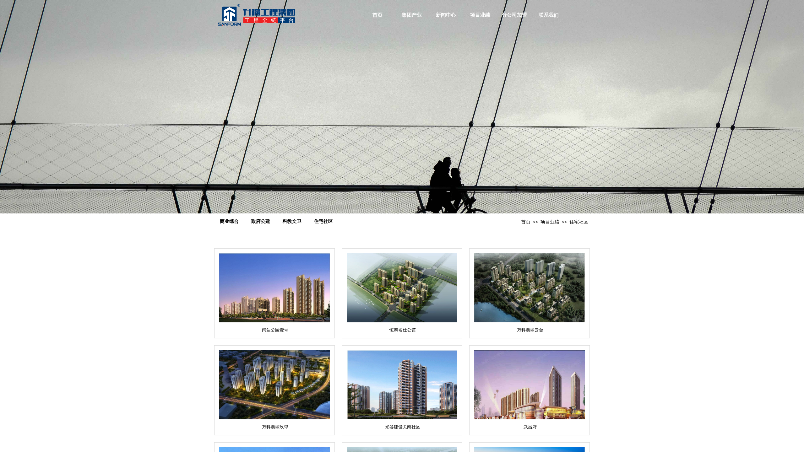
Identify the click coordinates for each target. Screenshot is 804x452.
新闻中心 (446, 15)
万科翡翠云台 (530, 330)
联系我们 (549, 15)
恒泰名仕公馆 (402, 330)
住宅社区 (578, 221)
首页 (377, 15)
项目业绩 (480, 15)
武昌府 (530, 427)
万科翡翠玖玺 (275, 427)
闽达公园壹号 (275, 330)
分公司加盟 (514, 15)
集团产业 (412, 15)
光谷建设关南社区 (402, 427)
